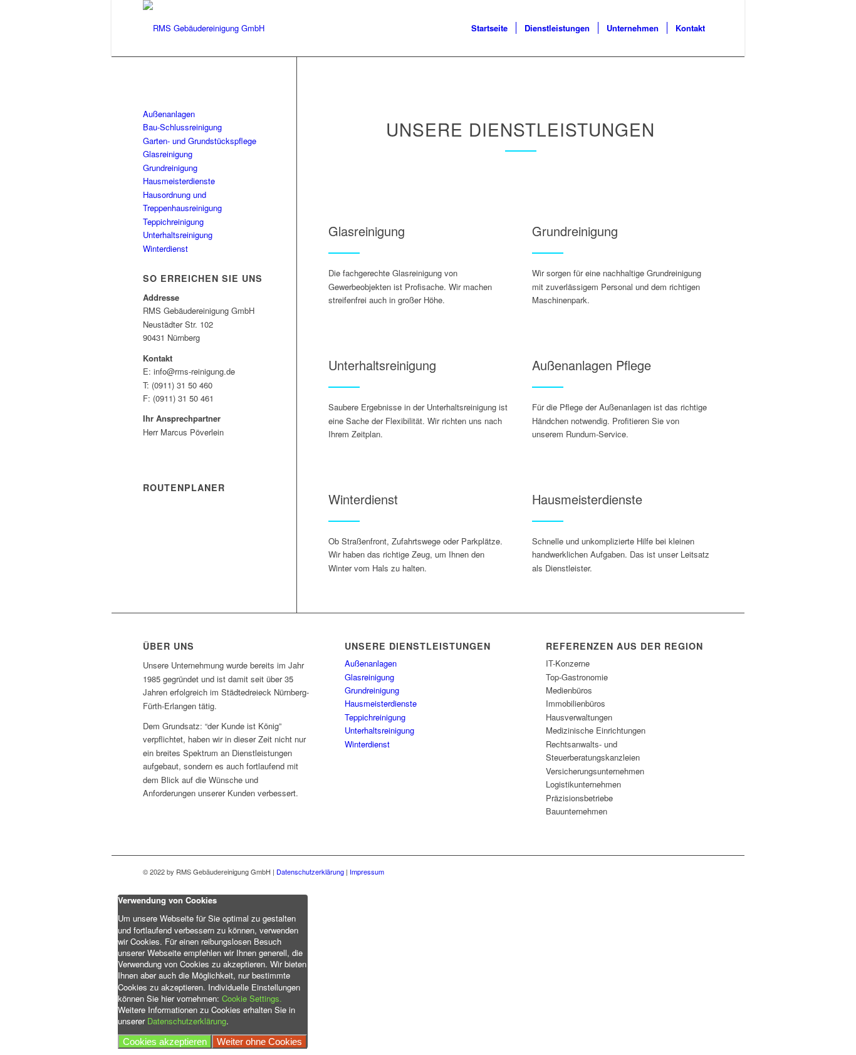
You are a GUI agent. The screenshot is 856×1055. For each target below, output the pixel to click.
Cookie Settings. (252, 998)
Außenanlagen (169, 114)
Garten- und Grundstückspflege (199, 141)
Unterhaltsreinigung (177, 235)
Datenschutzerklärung (310, 871)
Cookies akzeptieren (165, 1041)
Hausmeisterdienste (179, 181)
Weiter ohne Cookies (259, 1041)
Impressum (367, 871)
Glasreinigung (167, 154)
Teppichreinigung (173, 221)
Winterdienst (165, 248)
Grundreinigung (170, 168)
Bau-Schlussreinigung (182, 127)
